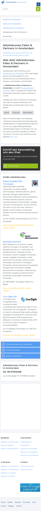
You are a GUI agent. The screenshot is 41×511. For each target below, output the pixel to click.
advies (6, 113)
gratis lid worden (30, 487)
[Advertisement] (20, 406)
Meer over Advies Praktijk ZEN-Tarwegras (18, 225)
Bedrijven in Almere (8, 476)
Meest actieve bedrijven (10, 449)
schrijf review (13, 166)
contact (6, 228)
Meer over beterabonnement (13, 288)
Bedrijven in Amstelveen (10, 469)
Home (3, 502)
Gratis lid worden (26, 469)
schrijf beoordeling (13, 350)
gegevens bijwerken (13, 356)
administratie (27, 113)
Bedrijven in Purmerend (9, 466)
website (12, 228)
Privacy (3, 506)
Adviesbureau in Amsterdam (13, 28)
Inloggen (11, 506)
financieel (15, 113)
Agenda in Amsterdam (28, 449)
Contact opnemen (27, 466)
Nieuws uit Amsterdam (29, 452)
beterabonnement (12, 242)
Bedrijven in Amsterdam (16, 2)
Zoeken (10, 502)
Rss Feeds (26, 502)
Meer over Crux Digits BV (12, 335)
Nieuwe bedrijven (7, 445)
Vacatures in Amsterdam (29, 455)
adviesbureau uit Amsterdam (13, 73)
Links (34, 502)
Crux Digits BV (10, 296)
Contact (19, 506)
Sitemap (18, 502)
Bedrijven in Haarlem (8, 473)
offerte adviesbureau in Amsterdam (19, 344)
